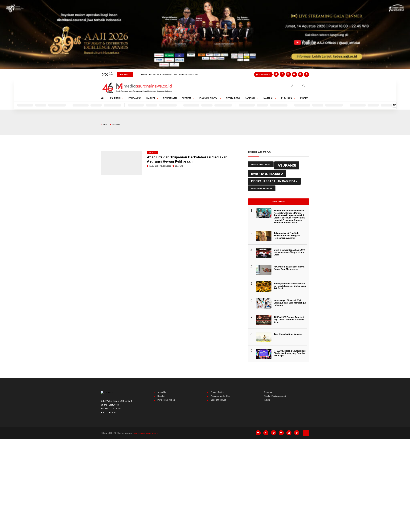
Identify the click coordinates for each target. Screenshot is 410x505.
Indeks (304, 98)
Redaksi (161, 396)
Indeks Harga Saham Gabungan (274, 181)
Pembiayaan (170, 98)
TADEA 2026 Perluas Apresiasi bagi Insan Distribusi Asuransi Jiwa (289, 319)
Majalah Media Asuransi (275, 396)
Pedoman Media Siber (220, 396)
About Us (161, 392)
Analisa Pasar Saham (260, 164)
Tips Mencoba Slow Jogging (288, 334)
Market (150, 98)
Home (103, 97)
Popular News (278, 202)
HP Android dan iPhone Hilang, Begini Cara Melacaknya (289, 268)
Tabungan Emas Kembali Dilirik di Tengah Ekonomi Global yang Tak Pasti (290, 286)
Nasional (250, 98)
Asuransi (115, 98)
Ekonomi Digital (208, 98)
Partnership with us (166, 400)
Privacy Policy (217, 392)
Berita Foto (233, 98)
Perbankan (134, 98)
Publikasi (286, 98)
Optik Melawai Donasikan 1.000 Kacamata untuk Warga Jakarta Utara (289, 252)
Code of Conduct (218, 400)
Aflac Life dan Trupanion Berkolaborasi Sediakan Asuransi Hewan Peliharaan (187, 159)
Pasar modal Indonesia (261, 188)
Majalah (268, 98)
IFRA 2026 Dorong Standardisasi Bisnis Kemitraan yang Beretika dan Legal (290, 353)
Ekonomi (187, 98)
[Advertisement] (205, 465)
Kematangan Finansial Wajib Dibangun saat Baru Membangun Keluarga (172, 74)
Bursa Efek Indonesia (267, 173)
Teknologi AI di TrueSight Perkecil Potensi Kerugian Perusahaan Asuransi (287, 235)
